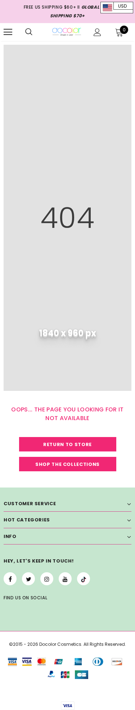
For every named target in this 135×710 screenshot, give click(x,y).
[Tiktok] (83, 578)
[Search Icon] (28, 32)
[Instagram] (46, 578)
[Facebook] (10, 578)
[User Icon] (97, 32)
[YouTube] (65, 578)
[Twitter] (28, 578)
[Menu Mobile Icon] (8, 32)
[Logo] (66, 31)
